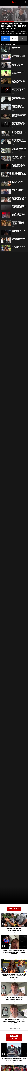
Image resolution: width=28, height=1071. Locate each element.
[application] (14, 14)
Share (5, 38)
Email (22, 38)
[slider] (14, 21)
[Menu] (2, 2)
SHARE (14, 38)
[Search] (26, 2)
